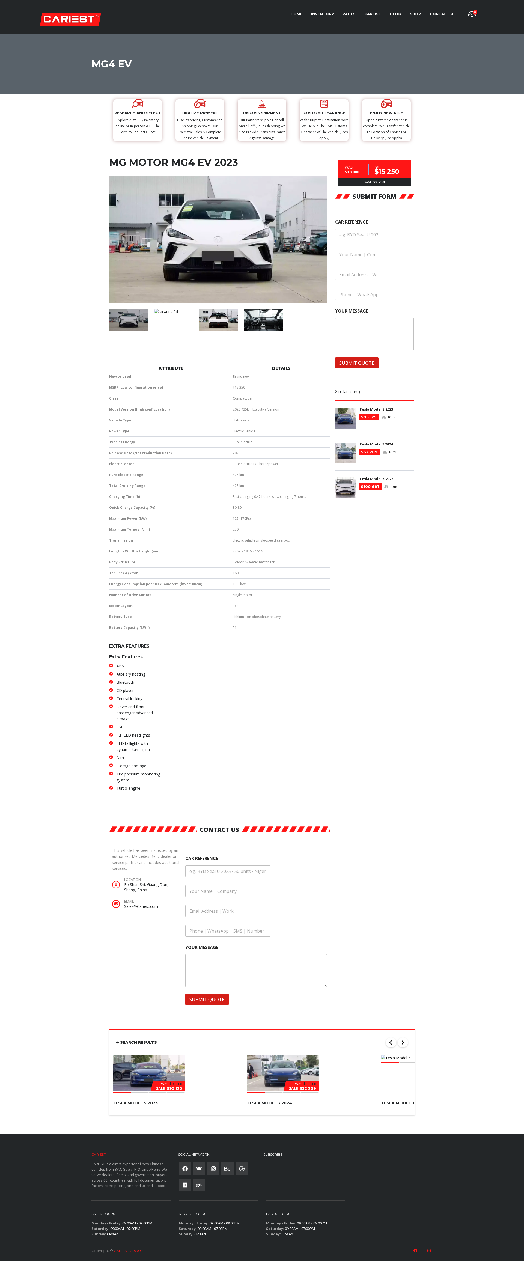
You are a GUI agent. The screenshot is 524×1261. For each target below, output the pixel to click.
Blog (395, 14)
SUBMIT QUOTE (207, 999)
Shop (415, 14)
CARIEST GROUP (128, 1250)
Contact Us (443, 14)
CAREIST (372, 14)
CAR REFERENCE (201, 858)
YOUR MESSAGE (201, 947)
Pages (349, 14)
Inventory (322, 14)
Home (296, 14)
